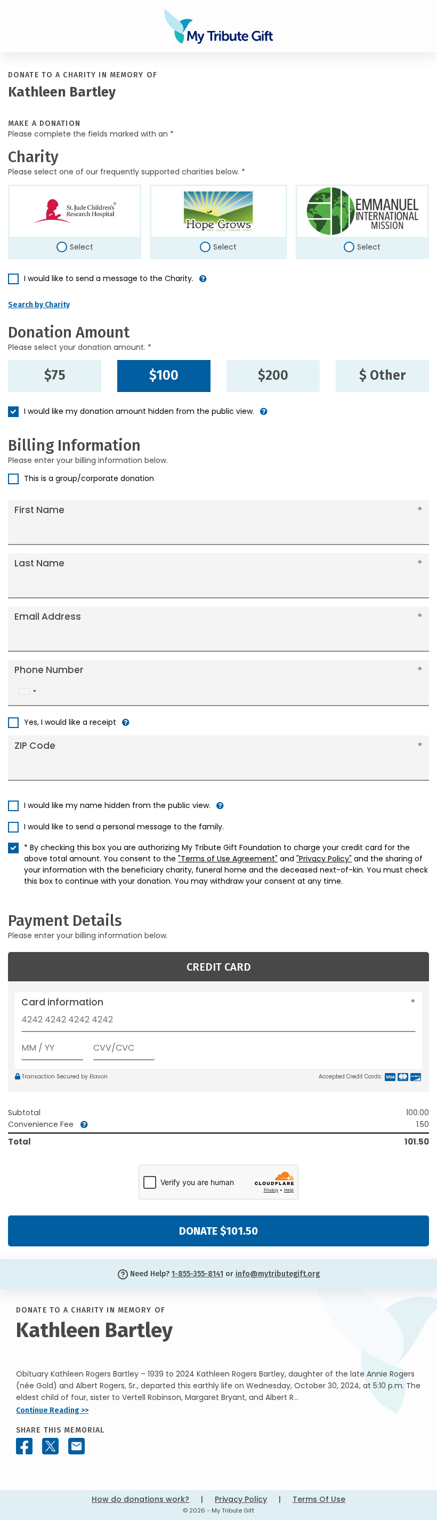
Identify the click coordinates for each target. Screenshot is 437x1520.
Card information (62, 1002)
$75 (55, 375)
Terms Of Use (319, 1499)
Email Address (47, 616)
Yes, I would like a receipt (70, 722)
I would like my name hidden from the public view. (117, 805)
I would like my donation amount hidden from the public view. (139, 411)
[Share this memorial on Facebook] (24, 1446)
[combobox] (27, 691)
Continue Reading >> (52, 1410)
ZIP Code (34, 745)
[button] (203, 283)
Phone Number (49, 669)
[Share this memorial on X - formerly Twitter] (50, 1446)
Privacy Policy (241, 1499)
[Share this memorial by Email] (76, 1446)
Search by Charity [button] (39, 304)
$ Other (382, 375)
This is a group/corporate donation (89, 478)
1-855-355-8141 (197, 1273)
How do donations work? (140, 1499)
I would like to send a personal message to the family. (124, 826)
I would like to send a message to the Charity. (108, 278)
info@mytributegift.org (278, 1273)
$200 (273, 375)
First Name (39, 509)
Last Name (39, 563)
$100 (164, 375)
